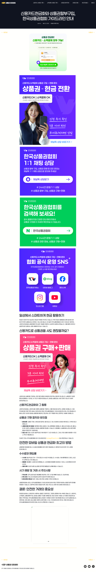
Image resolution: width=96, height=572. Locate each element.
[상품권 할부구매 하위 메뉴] (69, 2)
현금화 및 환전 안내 (55, 23)
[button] (47, 541)
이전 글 (5, 32)
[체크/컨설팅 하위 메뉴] (88, 2)
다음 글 (91, 32)
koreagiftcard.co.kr (52, 438)
